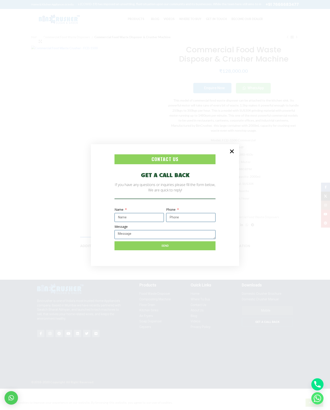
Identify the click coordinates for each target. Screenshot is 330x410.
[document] (165, 205)
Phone (171, 209)
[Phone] (317, 384)
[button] (11, 398)
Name (119, 209)
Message (121, 226)
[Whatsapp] (317, 398)
